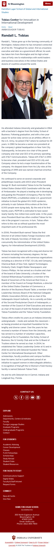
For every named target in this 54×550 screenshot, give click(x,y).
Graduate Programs (11, 427)
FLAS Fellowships (10, 453)
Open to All (33, 542)
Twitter (16, 397)
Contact (6, 433)
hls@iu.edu (29, 521)
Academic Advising (11, 444)
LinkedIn (38, 397)
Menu (48, 3)
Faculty (6, 422)
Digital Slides (8, 479)
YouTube (32, 397)
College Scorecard (21, 542)
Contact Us (27, 392)
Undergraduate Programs (13, 430)
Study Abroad (8, 458)
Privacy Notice (43, 542)
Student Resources (10, 464)
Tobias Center (20, 21)
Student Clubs (8, 461)
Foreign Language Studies (13, 424)
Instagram (27, 397)
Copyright (12, 545)
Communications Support (13, 476)
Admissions (8, 416)
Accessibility (9, 542)
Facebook (21, 397)
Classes (6, 450)
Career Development (11, 447)
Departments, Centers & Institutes (17, 419)
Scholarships (8, 456)
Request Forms (9, 484)
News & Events (9, 496)
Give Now (7, 499)
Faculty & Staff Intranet (12, 481)
